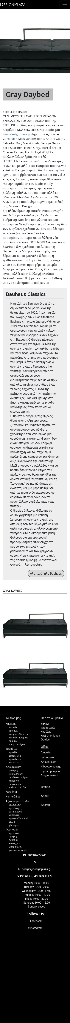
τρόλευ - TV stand (18, 818)
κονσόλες (14, 762)
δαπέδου (13, 840)
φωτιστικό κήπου (18, 850)
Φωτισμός (12, 829)
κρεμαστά (14, 833)
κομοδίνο (14, 780)
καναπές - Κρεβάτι (18, 737)
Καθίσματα (47, 757)
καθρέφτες (15, 815)
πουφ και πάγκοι (17, 744)
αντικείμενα (15, 811)
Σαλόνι (45, 723)
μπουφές (13, 770)
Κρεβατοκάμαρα (50, 735)
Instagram (36, 927)
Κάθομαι (11, 723)
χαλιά (12, 822)
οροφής (13, 836)
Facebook (36, 921)
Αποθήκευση (13, 766)
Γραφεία (46, 752)
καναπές (13, 727)
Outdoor (46, 739)
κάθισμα (13, 731)
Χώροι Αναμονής (51, 766)
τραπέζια (13, 752)
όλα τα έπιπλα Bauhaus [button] (46, 573)
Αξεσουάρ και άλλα (17, 801)
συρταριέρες (16, 784)
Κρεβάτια (11, 791)
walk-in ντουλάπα (18, 787)
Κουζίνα (46, 731)
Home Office (13, 796)
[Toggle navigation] (65, 4)
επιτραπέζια (15, 846)
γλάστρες (14, 825)
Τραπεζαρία (48, 727)
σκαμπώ (13, 741)
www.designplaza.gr (17, 134)
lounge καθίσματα (18, 734)
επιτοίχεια (14, 843)
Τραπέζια (11, 748)
